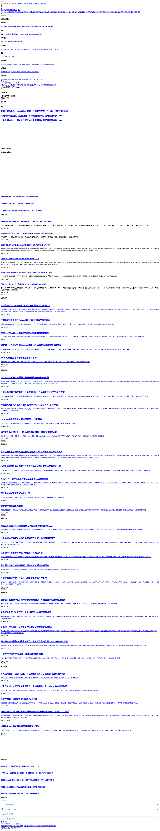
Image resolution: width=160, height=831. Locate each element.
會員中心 (3, 10)
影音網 (131, 12)
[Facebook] (1, 81)
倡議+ (83, 12)
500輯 (87, 12)
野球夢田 (9, 56)
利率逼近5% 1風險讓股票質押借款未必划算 (20, 726)
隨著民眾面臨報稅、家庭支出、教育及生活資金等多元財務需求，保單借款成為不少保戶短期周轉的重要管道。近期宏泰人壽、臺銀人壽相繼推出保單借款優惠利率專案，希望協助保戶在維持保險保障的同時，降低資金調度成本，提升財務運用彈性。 (74, 510)
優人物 (8, 49)
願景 (37, 3)
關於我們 (41, 79)
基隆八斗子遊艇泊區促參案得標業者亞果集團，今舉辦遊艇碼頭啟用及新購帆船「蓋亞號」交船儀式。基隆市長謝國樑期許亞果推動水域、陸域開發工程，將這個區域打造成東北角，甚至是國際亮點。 (59, 604)
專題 (114, 12)
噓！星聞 (3, 49)
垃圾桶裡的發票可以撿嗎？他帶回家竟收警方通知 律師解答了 (28, 538)
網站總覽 (53, 85)
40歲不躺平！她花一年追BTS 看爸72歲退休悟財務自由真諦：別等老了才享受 (35, 712)
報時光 (80, 12)
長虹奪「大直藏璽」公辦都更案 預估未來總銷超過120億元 (26, 627)
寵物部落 (43, 49)
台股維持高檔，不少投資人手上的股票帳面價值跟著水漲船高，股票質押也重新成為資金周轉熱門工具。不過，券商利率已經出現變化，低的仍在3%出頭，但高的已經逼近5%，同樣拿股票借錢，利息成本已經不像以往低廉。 (66, 730)
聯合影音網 (18, 79)
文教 (54, 12)
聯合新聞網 (4, 26)
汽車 (102, 12)
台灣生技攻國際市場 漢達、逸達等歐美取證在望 (22, 654)
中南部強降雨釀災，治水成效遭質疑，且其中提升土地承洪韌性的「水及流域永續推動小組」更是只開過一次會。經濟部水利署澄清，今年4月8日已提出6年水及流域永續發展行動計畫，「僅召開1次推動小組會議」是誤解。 (66, 349)
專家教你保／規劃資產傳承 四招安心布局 (19, 699)
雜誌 (76, 12)
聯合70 (29, 26)
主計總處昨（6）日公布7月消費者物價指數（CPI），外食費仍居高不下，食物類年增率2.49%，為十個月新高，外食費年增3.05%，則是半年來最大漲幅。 (45, 362)
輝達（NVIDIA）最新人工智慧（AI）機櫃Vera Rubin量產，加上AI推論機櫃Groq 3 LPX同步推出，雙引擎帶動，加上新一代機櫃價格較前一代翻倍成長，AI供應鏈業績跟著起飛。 (53, 436)
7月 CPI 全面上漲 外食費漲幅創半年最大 (19, 358)
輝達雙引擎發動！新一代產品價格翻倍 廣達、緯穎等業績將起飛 (29, 432)
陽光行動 (126, 12)
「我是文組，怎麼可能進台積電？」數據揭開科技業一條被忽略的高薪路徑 (34, 686)
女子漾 (121, 12)
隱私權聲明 (31, 85)
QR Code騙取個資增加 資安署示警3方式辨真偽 (21, 419)
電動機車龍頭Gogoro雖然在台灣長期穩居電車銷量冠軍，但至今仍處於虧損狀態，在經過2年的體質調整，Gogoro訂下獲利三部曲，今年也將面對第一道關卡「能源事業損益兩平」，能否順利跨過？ (58, 324)
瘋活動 (13, 72)
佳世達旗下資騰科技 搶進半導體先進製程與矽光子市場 (20, 259)
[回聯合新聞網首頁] (1, 1)
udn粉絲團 (32, 34)
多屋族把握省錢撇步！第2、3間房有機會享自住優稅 (24, 578)
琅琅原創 (14, 64)
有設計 (26, 3)
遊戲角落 (23, 49)
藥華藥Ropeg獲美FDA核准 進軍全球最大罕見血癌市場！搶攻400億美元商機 (34, 641)
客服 (10, 85)
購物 (139, 12)
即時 (8, 12)
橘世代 (51, 12)
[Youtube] (6, 81)
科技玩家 (49, 49)
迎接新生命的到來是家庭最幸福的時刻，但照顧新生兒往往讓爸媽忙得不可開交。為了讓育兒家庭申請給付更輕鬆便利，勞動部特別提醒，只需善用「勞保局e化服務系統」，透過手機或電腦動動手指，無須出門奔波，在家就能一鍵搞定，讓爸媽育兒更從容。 (76, 557)
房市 (38, 12)
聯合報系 (38, 85)
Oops (66, 12)
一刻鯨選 (20, 64)
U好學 (135, 12)
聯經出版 (46, 64)
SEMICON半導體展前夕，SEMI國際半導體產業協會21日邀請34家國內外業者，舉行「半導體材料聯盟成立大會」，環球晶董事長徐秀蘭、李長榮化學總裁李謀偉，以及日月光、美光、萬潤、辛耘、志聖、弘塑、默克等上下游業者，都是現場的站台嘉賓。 (75, 396)
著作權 (26, 85)
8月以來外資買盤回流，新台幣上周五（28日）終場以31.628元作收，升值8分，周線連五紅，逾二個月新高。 (32, 497)
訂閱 (18, 83)
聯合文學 (40, 64)
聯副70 (29, 64)
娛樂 (17, 12)
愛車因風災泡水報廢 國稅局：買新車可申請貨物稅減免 (25, 565)
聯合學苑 (24, 79)
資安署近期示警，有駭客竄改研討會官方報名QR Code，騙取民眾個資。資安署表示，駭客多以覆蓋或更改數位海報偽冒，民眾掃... (39, 423)
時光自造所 (28, 72)
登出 (19, 10)
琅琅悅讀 (3, 64)
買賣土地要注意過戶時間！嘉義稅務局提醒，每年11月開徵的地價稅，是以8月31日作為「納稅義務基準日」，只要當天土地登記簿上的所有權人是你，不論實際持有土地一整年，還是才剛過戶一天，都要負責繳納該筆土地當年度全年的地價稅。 (72, 529)
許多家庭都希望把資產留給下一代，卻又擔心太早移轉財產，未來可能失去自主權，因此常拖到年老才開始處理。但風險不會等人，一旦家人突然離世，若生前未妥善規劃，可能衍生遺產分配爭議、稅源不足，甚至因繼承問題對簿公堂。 (70, 703)
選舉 (14, 12)
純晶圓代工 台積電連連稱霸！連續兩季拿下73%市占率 (20, 766)
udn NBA (3, 56)
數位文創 (3, 72)
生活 (41, 12)
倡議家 (39, 26)
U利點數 (8, 34)
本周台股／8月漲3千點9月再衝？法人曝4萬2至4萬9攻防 (25, 305)
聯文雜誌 (52, 64)
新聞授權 (15, 85)
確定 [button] (7, 98)
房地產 (10, 41)
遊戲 (111, 12)
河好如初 (19, 3)
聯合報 (4, 3)
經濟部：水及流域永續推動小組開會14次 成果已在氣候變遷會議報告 (31, 345)
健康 (47, 12)
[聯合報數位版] (1, 5)
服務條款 (20, 85)
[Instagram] (4, 81)
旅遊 (73, 12)
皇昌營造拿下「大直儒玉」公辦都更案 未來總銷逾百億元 (26, 612)
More (2, 294)
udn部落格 (35, 64)
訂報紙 (43, 85)
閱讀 (70, 12)
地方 (29, 12)
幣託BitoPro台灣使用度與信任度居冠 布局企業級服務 (24, 479)
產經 (32, 12)
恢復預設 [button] (3, 98)
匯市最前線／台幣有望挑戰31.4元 (15, 493)
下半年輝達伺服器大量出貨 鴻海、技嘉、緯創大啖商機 (20, 794)
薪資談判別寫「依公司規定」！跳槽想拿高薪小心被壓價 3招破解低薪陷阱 (27, 233)
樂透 (17, 41)
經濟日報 (11, 3)
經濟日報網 (4, 41)
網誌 (117, 12)
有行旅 (32, 3)
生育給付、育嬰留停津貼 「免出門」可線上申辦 (22, 553)
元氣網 (34, 49)
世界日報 (44, 26)
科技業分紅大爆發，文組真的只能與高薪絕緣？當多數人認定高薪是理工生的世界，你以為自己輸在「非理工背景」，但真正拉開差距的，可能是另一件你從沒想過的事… (50, 690)
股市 (35, 12)
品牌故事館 (35, 72)
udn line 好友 (38, 34)
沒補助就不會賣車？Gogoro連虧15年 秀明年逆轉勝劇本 (25, 320)
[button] (80, 6)
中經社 (14, 41)
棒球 (105, 12)
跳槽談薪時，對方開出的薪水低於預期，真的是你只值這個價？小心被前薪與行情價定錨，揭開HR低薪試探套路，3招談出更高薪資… (40, 678)
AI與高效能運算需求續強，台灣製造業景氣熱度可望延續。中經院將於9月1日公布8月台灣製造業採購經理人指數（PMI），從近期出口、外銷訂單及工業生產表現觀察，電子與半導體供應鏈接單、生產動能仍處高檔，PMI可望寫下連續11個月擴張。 (73, 336)
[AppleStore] (10, 81)
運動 (20, 12)
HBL (108, 12)
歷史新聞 (20, 34)
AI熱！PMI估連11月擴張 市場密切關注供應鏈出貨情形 (25, 333)
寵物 (44, 12)
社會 (26, 12)
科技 (63, 12)
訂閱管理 (14, 10)
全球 (23, 12)
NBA (96, 12)
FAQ (7, 85)
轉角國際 (92, 12)
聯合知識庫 (4, 79)
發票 (20, 41)
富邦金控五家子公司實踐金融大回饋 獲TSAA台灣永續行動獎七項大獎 (25, 245)
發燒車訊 (29, 49)
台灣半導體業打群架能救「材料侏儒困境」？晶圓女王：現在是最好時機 (26, 222)
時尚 (99, 12)
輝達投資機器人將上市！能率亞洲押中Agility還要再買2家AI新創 (23, 284)
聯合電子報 (11, 79)
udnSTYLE (14, 49)
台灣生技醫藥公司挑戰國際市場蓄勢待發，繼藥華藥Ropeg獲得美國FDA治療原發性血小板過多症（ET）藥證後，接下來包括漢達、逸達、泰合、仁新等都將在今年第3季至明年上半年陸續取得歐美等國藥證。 (62, 658)
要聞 (11, 12)
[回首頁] (3, 1)
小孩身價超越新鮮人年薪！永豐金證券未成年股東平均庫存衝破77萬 (31, 466)
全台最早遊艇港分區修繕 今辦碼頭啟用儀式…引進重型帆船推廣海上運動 (26, 272)
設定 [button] (2, 100)
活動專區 (25, 34)
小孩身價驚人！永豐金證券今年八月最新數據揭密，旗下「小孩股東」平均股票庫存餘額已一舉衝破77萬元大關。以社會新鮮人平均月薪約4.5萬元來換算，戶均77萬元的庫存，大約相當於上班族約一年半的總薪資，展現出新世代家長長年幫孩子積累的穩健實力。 (77, 470)
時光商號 (22, 72)
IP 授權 (8, 72)
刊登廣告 (3, 85)
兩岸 (60, 12)
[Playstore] (8, 81)
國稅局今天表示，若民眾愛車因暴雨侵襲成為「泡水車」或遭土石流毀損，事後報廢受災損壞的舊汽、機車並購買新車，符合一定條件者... (41, 569)
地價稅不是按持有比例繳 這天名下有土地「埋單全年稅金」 (27, 526)
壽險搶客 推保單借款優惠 (12, 506)
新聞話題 (50, 26)
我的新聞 (43, 3)
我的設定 (9, 10)
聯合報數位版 (23, 26)
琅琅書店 (9, 64)
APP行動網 (35, 79)
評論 (57, 12)
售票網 (17, 72)
